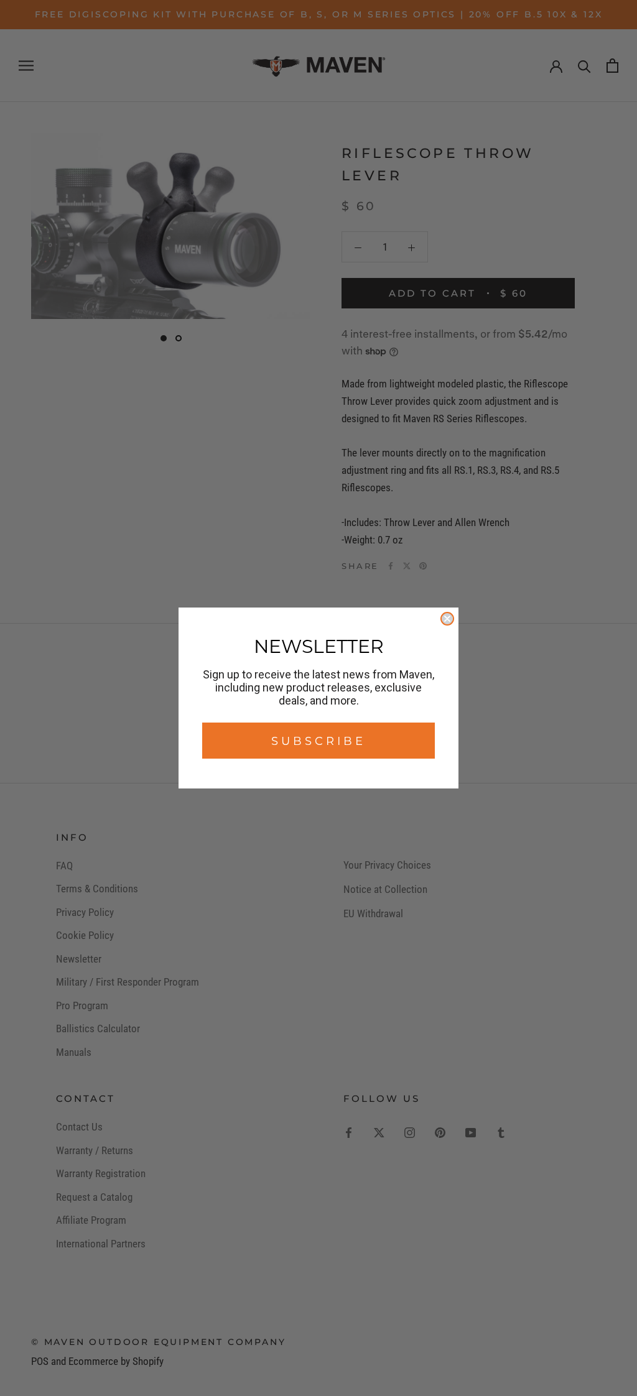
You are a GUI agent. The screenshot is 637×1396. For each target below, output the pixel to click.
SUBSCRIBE (318, 740)
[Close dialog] (447, 618)
